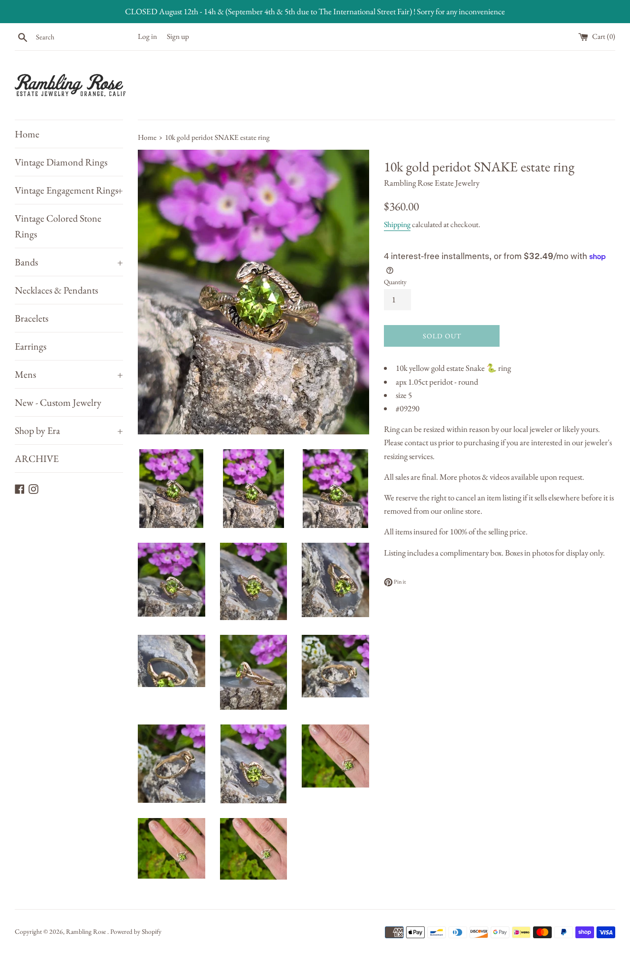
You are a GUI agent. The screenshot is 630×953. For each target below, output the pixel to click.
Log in (147, 36)
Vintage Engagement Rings (69, 190)
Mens (69, 374)
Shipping (397, 224)
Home (27, 134)
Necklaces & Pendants (56, 290)
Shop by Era (69, 430)
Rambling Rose (86, 931)
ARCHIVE (37, 458)
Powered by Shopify (135, 931)
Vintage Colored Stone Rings (58, 226)
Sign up (178, 36)
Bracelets (31, 318)
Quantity (395, 281)
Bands (69, 262)
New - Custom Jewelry (58, 402)
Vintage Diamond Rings (61, 162)
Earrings (30, 346)
